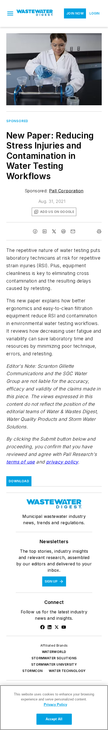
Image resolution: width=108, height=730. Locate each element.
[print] (99, 231)
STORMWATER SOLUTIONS (54, 658)
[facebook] (35, 231)
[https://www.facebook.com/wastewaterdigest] (42, 627)
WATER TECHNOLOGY (67, 671)
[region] (54, 707)
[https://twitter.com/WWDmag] (56, 627)
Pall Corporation (66, 190)
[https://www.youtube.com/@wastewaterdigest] (63, 627)
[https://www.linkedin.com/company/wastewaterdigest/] (49, 627)
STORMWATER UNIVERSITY (54, 664)
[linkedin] (44, 231)
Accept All (54, 719)
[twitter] (54, 231)
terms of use (20, 462)
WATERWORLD (54, 652)
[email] (72, 231)
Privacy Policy (55, 705)
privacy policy (62, 462)
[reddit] (63, 231)
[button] (10, 13)
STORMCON (32, 671)
